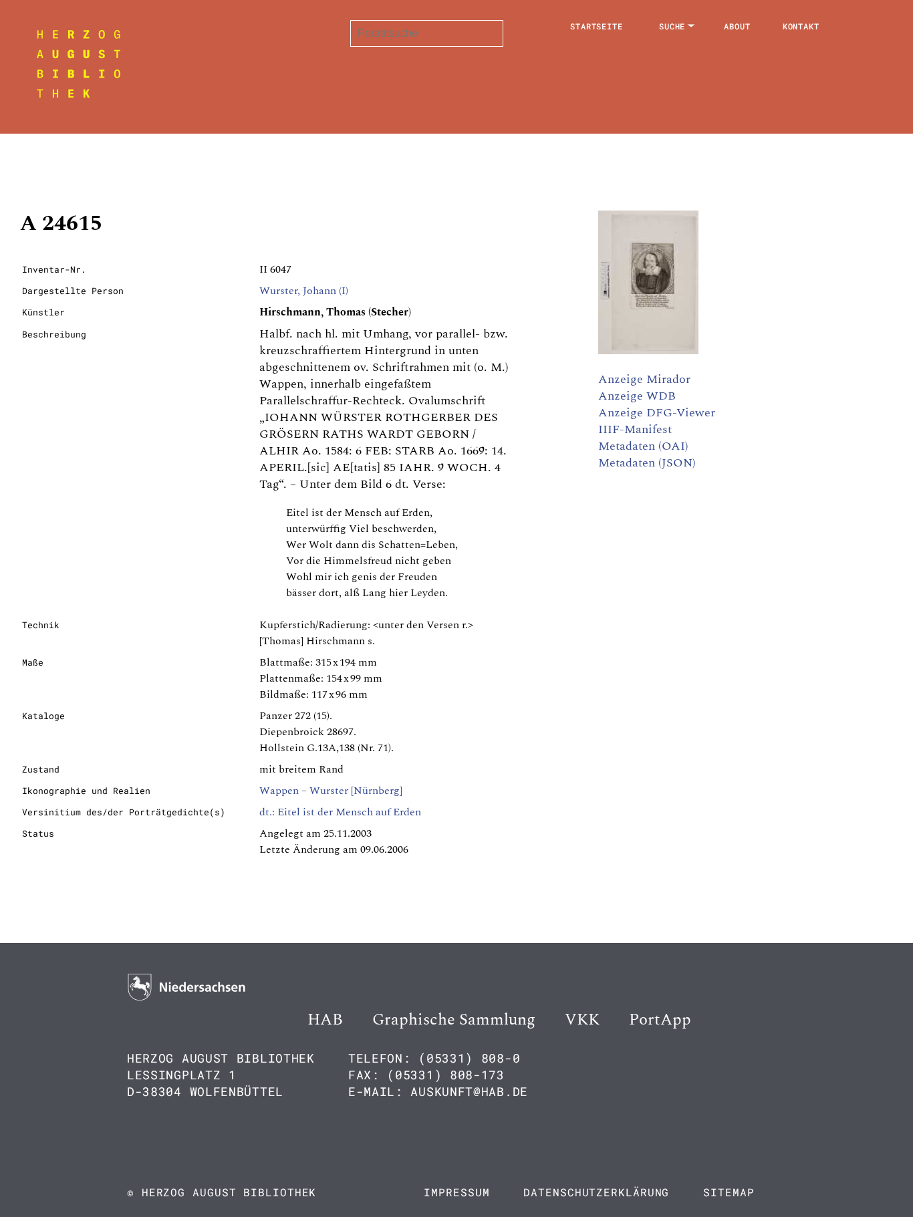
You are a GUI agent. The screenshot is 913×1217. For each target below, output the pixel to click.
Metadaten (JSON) (647, 463)
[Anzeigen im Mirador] (648, 351)
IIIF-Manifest (635, 429)
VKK (582, 1020)
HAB (325, 1020)
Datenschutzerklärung (596, 1192)
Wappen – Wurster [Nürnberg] (330, 791)
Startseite (596, 26)
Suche (672, 26)
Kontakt (801, 26)
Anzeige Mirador (644, 379)
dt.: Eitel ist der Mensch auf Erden (340, 812)
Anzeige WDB (637, 396)
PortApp (660, 1020)
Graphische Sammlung (453, 1020)
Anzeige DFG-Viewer (656, 413)
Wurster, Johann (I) (303, 291)
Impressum (456, 1192)
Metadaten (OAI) (643, 446)
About (737, 26)
